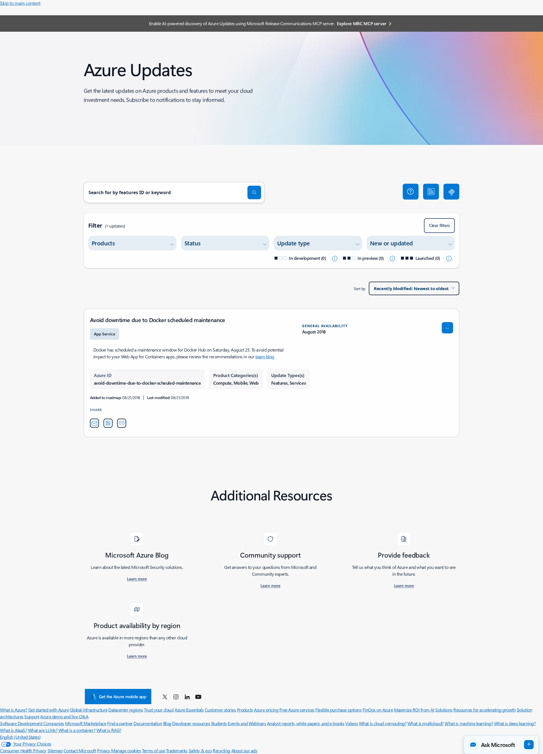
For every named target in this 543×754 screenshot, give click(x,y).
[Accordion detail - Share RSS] (108, 423)
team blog (264, 356)
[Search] (254, 192)
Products (245, 710)
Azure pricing (266, 710)
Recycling (221, 750)
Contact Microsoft (80, 750)
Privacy (104, 750)
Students (219, 723)
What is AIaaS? (13, 730)
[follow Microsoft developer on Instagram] (176, 696)
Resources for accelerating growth (484, 710)
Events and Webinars (247, 723)
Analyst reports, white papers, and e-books (305, 723)
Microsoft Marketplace (85, 723)
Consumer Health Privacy (23, 750)
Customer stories (220, 710)
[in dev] (334, 258)
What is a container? (77, 730)
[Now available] (448, 258)
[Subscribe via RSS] (431, 192)
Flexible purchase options (338, 710)
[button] (411, 192)
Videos (351, 723)
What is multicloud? (426, 723)
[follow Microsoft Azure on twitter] (164, 696)
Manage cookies (126, 750)
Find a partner (120, 723)
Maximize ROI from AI (414, 710)
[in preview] (392, 258)
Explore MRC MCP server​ (361, 23)
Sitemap (55, 750)
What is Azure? (13, 710)
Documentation (147, 723)
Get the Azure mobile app (122, 696)
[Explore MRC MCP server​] (451, 192)
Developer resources (191, 723)
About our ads (244, 750)
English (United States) (20, 737)
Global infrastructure (88, 710)
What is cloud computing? (382, 723)
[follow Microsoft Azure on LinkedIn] (187, 696)
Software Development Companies (32, 723)
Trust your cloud (158, 710)
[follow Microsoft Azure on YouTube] (198, 696)
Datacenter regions (125, 710)
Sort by (359, 288)
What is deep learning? (515, 723)
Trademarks (177, 750)
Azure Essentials (189, 710)
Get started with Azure (48, 710)
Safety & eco (200, 750)
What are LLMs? (42, 730)
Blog (167, 723)
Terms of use (153, 750)
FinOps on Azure (378, 710)
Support (31, 716)
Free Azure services (296, 710)
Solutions (444, 710)
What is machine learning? (469, 723)
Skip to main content (20, 3)
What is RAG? (108, 730)
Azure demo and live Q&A (64, 716)
